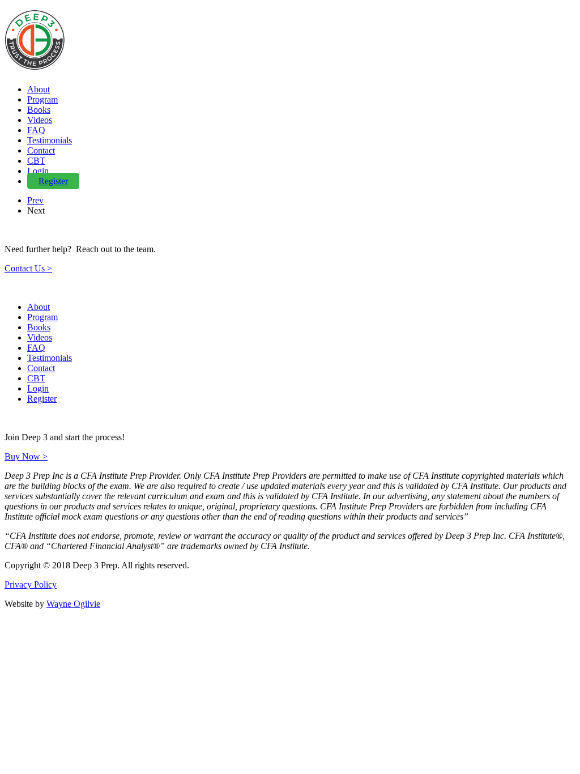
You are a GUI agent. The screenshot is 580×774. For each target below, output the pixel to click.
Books (38, 109)
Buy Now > (26, 456)
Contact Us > (28, 268)
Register (53, 181)
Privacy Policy (31, 584)
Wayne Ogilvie (73, 604)
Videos (39, 120)
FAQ (36, 130)
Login (38, 171)
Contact (41, 150)
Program (42, 99)
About (38, 89)
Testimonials (49, 140)
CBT (36, 160)
